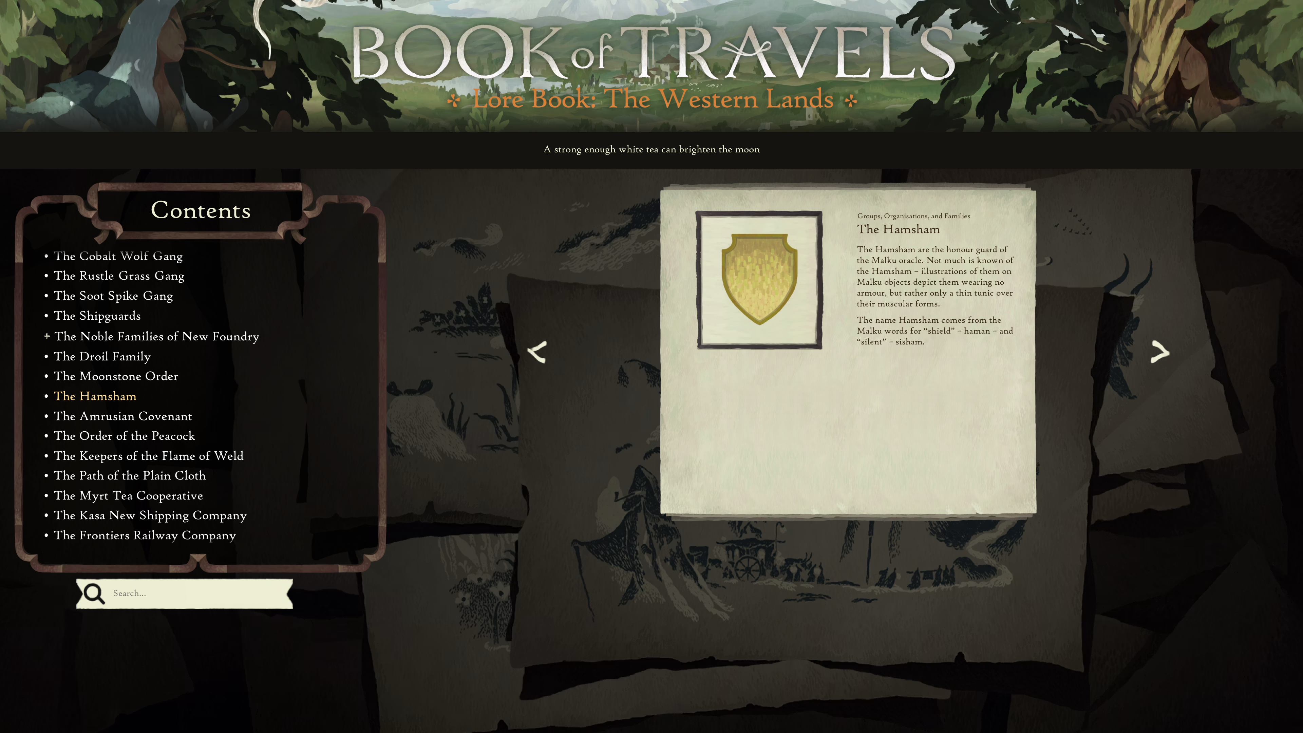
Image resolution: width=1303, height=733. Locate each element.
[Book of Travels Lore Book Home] (651, 62)
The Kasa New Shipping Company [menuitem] (150, 516)
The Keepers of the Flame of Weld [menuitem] (148, 456)
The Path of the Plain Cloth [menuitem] (129, 476)
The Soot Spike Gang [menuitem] (113, 296)
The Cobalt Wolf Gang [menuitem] (118, 256)
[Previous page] (538, 351)
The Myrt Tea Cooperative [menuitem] (128, 496)
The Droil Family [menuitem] (102, 357)
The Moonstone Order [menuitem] (115, 376)
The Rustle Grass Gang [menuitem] (119, 276)
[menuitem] (152, 337)
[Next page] (1158, 351)
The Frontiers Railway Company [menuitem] (144, 536)
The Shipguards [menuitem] (97, 316)
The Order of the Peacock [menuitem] (124, 436)
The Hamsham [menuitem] (95, 396)
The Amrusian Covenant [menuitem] (122, 417)
